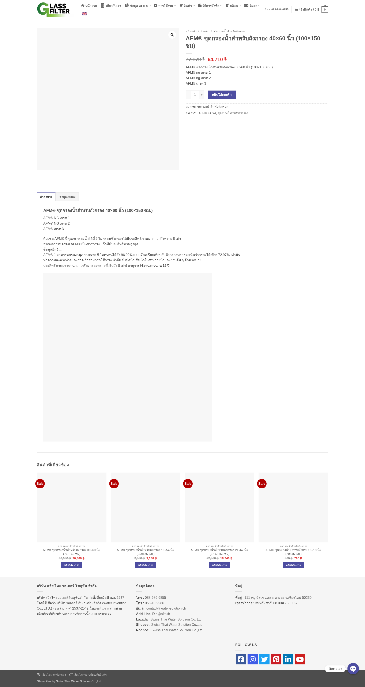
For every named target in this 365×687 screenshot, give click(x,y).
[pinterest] (276, 659)
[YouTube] (300, 659)
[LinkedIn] (288, 659)
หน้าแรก (91, 6)
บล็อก (234, 6)
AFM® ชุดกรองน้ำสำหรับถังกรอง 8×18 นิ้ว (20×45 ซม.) (293, 552)
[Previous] (37, 524)
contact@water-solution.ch (166, 608)
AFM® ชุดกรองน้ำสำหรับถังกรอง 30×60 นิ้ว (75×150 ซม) (71, 552)
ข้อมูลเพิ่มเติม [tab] (68, 197)
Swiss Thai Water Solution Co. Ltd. (176, 619)
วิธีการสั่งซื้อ (211, 6)
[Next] (328, 524)
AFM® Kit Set (207, 113)
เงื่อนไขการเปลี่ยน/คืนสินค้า (90, 674)
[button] (311, 9)
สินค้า (188, 6)
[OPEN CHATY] (353, 668)
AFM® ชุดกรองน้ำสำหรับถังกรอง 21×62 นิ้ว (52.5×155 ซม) (219, 552)
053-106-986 (154, 603)
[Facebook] (241, 659)
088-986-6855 (280, 9)
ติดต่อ (253, 6)
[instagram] (253, 659)
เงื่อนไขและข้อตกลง (54, 674)
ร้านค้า (205, 31)
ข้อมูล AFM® (139, 6)
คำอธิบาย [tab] (46, 197)
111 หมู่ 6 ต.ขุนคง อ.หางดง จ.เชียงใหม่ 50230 (278, 597)
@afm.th (164, 614)
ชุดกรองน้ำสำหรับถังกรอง (229, 31)
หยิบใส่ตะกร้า (222, 94)
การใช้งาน (165, 6)
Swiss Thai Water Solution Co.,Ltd (176, 624)
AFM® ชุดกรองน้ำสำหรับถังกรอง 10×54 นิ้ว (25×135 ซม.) (145, 552)
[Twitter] (264, 659)
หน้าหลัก (191, 31)
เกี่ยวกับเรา (113, 6)
